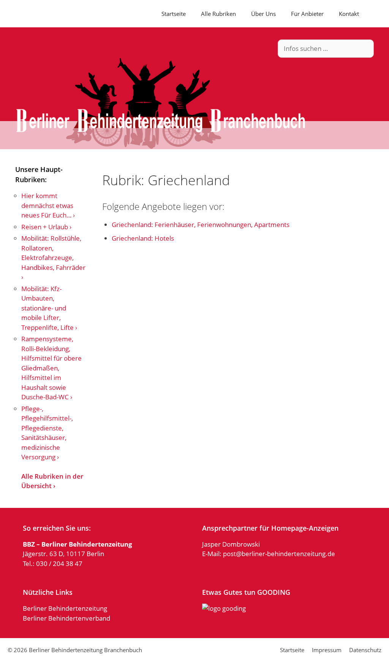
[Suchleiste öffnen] (378, 13)
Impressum (327, 650)
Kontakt (349, 13)
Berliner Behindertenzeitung (65, 608)
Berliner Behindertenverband (66, 618)
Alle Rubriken (218, 13)
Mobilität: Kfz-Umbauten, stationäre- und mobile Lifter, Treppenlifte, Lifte (47, 308)
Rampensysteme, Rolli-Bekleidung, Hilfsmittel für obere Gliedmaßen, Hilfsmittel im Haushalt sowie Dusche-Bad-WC (51, 367)
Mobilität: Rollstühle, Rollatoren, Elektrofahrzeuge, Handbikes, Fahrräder (53, 253)
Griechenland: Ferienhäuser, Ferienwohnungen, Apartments (200, 224)
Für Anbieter (307, 13)
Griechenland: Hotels (143, 238)
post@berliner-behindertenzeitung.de (279, 553)
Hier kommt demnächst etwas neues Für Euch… (47, 205)
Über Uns (263, 13)
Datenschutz (365, 650)
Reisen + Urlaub (44, 226)
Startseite (173, 13)
